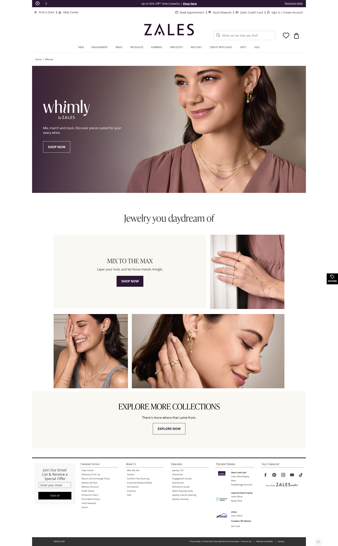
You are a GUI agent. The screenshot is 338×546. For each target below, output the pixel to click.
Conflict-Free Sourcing (138, 478)
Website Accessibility (264, 541)
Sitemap (281, 541)
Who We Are (133, 470)
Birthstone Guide (181, 486)
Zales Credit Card (251, 12)
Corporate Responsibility (139, 482)
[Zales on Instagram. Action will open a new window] (283, 475)
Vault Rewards (222, 12)
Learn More (237, 496)
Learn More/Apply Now (240, 478)
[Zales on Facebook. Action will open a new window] (265, 475)
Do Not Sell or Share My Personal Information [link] (220, 541)
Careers (130, 474)
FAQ (129, 495)
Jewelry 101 (178, 470)
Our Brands (132, 486)
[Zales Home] (169, 31)
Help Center (71, 12)
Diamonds (177, 474)
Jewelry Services (89, 482)
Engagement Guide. (182, 478)
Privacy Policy (195, 541)
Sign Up (55, 495)
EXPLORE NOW (169, 429)
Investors (131, 491)
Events (85, 507)
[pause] (37, 3)
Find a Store (46, 12)
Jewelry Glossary (180, 499)
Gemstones (178, 482)
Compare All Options (241, 521)
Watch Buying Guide (182, 491)
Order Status (88, 491)
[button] (46, 3)
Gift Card (235, 526)
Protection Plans (90, 495)
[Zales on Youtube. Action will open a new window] (292, 475)
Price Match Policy (91, 499)
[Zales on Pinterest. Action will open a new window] (274, 475)
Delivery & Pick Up (91, 474)
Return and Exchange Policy (96, 478)
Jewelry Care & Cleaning (184, 495)
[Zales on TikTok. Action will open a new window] (301, 475)
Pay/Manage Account (241, 484)
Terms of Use (246, 541)
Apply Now (236, 500)
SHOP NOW (56, 147)
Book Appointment (192, 12)
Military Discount (90, 486)
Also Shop (270, 485)
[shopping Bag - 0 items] (296, 35)
